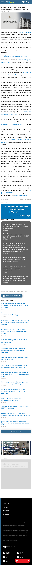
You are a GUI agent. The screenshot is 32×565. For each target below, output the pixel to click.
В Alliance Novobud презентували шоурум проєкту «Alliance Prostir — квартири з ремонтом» (14, 260)
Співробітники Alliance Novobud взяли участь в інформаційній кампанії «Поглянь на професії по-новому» (15, 279)
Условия (5, 518)
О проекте (6, 510)
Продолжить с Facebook (13, 296)
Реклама (5, 507)
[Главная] (10, 2)
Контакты (6, 503)
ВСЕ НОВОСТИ (16, 431)
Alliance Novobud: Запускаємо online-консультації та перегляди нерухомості (15, 269)
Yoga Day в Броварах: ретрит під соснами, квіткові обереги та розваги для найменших (15, 227)
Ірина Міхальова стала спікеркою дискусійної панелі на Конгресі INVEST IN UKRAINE (16, 236)
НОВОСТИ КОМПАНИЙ (9, 300)
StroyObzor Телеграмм (10, 546)
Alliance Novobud (25, 32)
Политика (6, 514)
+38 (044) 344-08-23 (21, 195)
